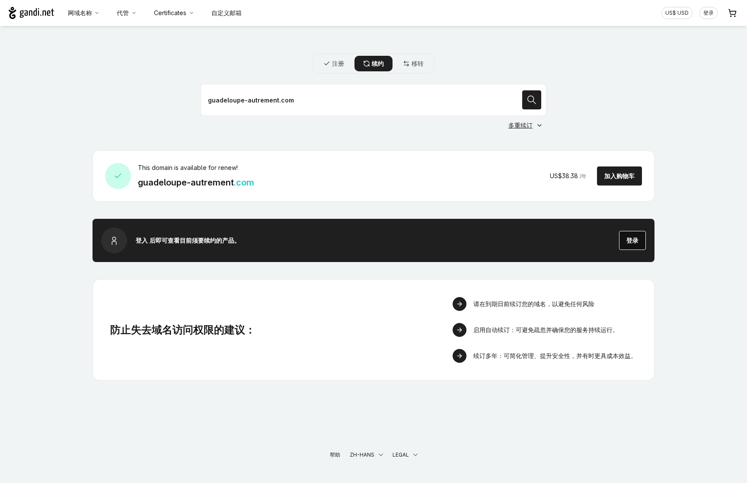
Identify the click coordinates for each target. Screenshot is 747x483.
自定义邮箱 (226, 12)
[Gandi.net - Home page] (31, 13)
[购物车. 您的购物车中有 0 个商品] (732, 13)
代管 (123, 12)
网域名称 (80, 12)
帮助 (335, 454)
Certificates (170, 12)
